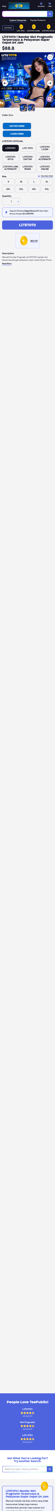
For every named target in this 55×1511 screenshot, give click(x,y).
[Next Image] (50, 83)
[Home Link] (19, 5)
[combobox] (24, 14)
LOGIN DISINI (17, 134)
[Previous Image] (5, 83)
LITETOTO (27, 225)
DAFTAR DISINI (16, 126)
